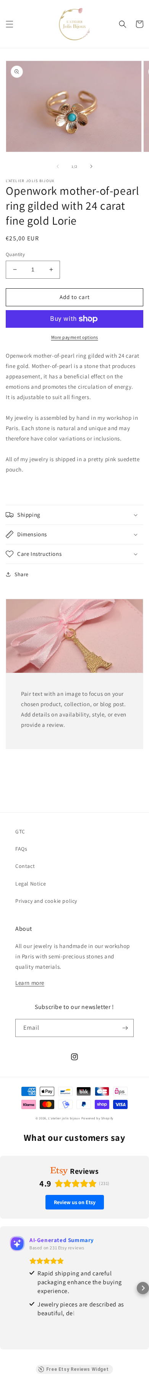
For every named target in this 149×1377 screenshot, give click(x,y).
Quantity (15, 254)
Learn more (29, 982)
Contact (25, 866)
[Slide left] (57, 166)
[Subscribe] (125, 1028)
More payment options (74, 337)
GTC (20, 831)
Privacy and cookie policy (46, 900)
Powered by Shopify (97, 1118)
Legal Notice (30, 883)
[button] (9, 24)
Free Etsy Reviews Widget (77, 1369)
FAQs (21, 848)
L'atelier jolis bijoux (64, 1118)
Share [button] (22, 574)
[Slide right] (91, 166)
